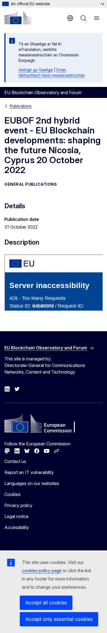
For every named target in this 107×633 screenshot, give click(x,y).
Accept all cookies (46, 602)
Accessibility (16, 527)
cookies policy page (41, 570)
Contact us (15, 461)
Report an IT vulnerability (29, 472)
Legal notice (16, 516)
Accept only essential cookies (59, 619)
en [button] (70, 18)
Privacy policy (18, 505)
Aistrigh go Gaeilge (36, 69)
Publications (21, 106)
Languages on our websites (31, 483)
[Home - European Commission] (17, 17)
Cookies (12, 494)
